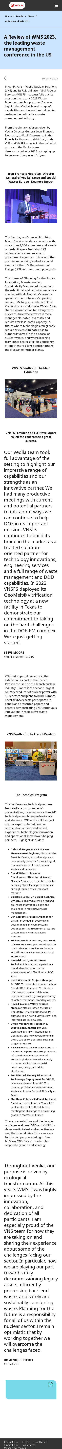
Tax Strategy (29, 1445)
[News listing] (6, 78)
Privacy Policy (11, 1445)
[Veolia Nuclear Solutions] (17, 5)
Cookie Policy (11, 1442)
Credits (26, 1442)
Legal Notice (40, 1442)
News (31, 16)
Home (8, 16)
